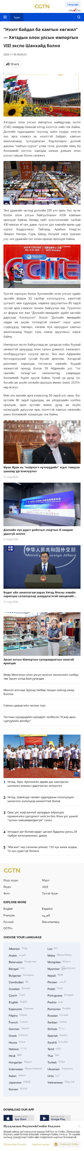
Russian (58, 1015)
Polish (55, 988)
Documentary (51, 922)
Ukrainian (60, 1068)
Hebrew (18, 1048)
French (18, 1022)
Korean (18, 1089)
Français (9, 915)
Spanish (57, 1035)
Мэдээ (45, 880)
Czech (17, 995)
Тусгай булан (50, 893)
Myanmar (61, 968)
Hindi (15, 1055)
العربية (46, 915)
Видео (7, 886)
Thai (53, 1055)
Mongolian (59, 961)
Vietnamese (61, 1082)
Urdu (54, 1075)
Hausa (17, 1042)
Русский (8, 922)
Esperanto (21, 1008)
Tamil (54, 1048)
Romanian (59, 1008)
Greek (18, 1035)
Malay (60, 955)
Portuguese (61, 995)
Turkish (56, 1062)
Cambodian (18, 982)
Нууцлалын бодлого (14, 1144)
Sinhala (56, 1028)
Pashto (55, 1002)
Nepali (55, 975)
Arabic (17, 955)
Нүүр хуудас (10, 880)
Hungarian (20, 1062)
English (8, 908)
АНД (45, 886)
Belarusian (22, 961)
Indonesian (25, 1068)
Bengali (16, 968)
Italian (17, 1075)
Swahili (58, 1042)
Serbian (57, 1022)
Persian (57, 982)
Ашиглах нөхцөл (41, 1144)
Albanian (18, 948)
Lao (53, 948)
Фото (6, 893)
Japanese (20, 1082)
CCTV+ (8, 928)
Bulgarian (21, 975)
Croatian (19, 988)
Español (47, 908)
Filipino (18, 1015)
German (19, 1028)
